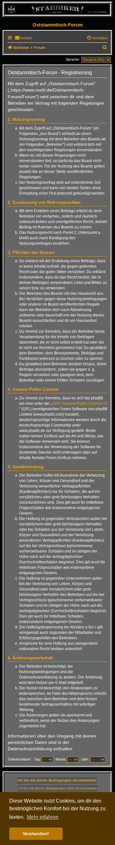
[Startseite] (57, 9)
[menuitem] (23, 38)
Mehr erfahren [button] (42, 817)
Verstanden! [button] (36, 833)
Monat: (61, 759)
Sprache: (73, 59)
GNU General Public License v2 (79, 403)
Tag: (38, 759)
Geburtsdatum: (19, 759)
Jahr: (85, 759)
